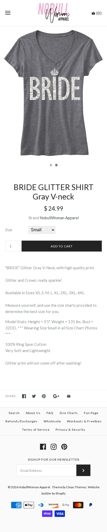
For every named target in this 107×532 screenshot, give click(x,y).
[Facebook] (43, 447)
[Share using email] (69, 396)
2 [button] (56, 165)
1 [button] (50, 165)
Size (8, 229)
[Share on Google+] (56, 396)
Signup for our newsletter (53, 459)
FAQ (50, 413)
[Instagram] (54, 447)
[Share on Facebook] (24, 396)
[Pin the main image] (44, 396)
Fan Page (91, 413)
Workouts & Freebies (84, 421)
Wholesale (52, 421)
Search (14, 413)
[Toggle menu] (8, 13)
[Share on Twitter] (34, 396)
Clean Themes (76, 487)
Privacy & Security (70, 429)
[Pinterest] (64, 447)
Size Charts (68, 413)
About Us (33, 413)
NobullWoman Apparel (59, 217)
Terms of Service (36, 429)
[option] (53, 93)
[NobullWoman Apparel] (53, 13)
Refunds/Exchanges (21, 421)
